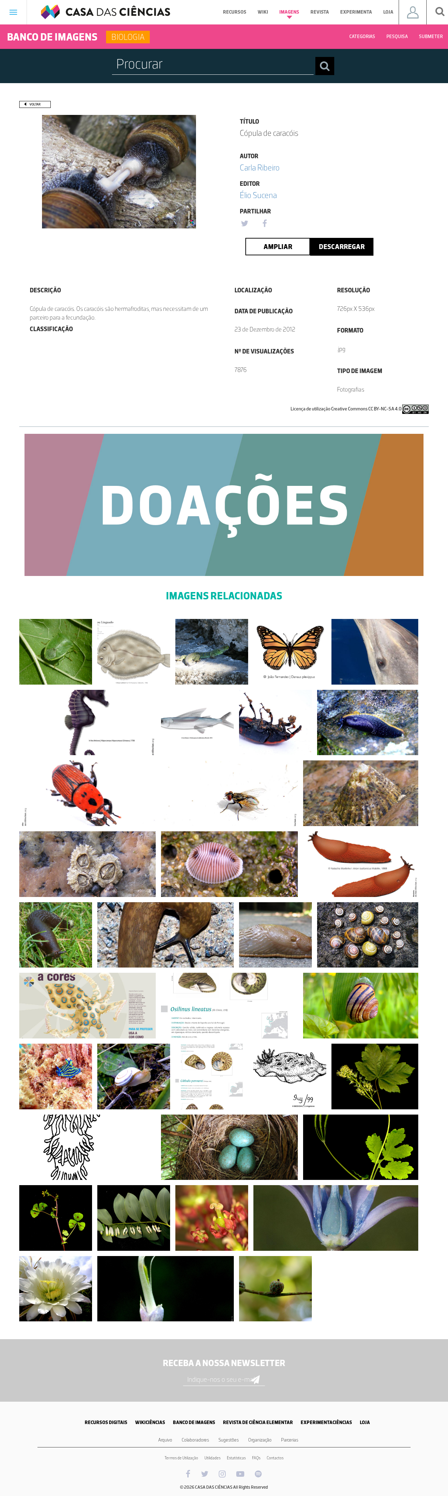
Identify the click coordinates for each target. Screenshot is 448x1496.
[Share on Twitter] (244, 224)
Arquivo (165, 1440)
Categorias (362, 36)
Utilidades (212, 1457)
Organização (260, 1440)
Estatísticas (236, 1457)
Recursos (234, 12)
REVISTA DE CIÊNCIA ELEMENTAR (258, 1422)
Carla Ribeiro (260, 167)
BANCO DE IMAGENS (194, 1422)
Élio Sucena (258, 195)
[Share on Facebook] (264, 224)
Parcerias (289, 1440)
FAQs (256, 1457)
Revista (319, 12)
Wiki (263, 12)
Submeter (431, 36)
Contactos (275, 1457)
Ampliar (278, 246)
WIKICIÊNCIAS (150, 1422)
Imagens (289, 12)
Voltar (35, 104)
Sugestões (228, 1440)
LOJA (365, 1422)
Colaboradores (195, 1440)
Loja (388, 12)
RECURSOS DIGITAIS (106, 1422)
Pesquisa (397, 36)
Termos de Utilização (181, 1457)
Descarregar (342, 246)
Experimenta (356, 12)
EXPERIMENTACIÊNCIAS (326, 1422)
